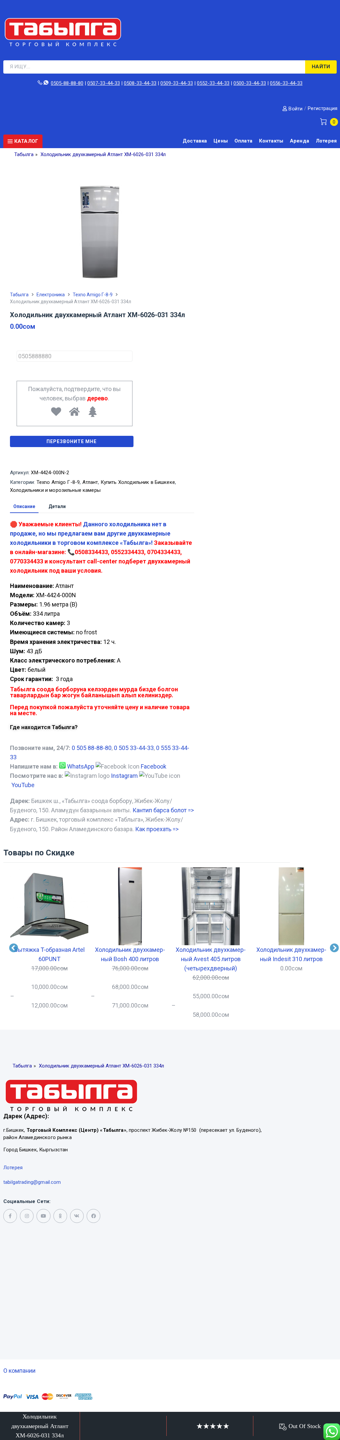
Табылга (19, 294)
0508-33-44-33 (140, 83)
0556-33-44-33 (286, 83)
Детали (57, 506)
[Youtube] (43, 1216)
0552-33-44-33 (213, 83)
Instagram (124, 775)
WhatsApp (80, 766)
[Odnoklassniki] (60, 1216)
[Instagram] (27, 1216)
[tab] (24, 507)
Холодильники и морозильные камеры (55, 490)
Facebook (153, 766)
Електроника (51, 294)
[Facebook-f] (10, 1216)
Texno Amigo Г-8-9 (93, 294)
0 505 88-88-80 (92, 747)
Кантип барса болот (163, 810)
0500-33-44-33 (249, 83)
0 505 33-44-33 (134, 747)
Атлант (90, 482)
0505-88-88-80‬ (67, 83)
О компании (19, 1370)
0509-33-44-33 (176, 83)
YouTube (23, 784)
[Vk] (77, 1216)
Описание (24, 506)
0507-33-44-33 (103, 83)
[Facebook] (93, 1216)
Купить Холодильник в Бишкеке (138, 482)
